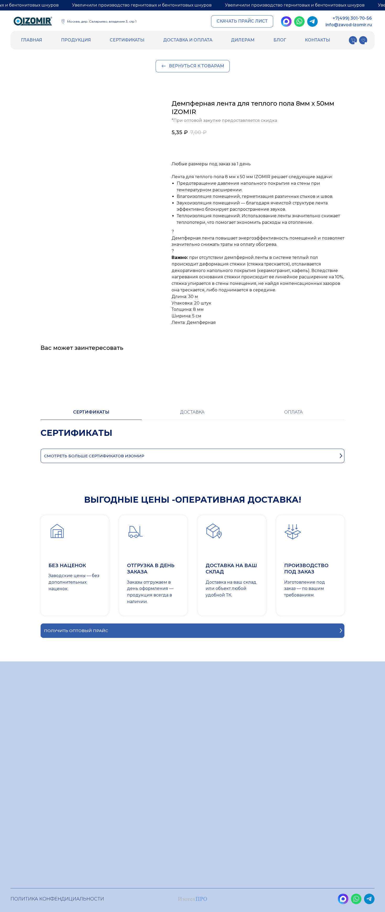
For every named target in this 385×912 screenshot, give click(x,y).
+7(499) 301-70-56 (352, 18)
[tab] (91, 414)
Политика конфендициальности (57, 899)
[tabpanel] (192, 438)
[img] (33, 22)
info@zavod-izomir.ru (349, 24)
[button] (242, 21)
